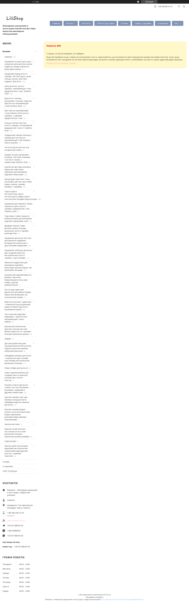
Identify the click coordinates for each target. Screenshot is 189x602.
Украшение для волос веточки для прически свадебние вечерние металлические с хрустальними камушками (17, 242)
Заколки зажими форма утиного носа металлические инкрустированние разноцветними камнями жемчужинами (17, 414)
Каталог (69, 23)
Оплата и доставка (105, 23)
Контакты (86, 23)
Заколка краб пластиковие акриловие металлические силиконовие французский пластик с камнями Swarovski (16, 451)
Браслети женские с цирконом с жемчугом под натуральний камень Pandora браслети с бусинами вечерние (17, 306)
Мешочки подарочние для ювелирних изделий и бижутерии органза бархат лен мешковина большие (18, 266)
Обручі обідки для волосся (16, 368)
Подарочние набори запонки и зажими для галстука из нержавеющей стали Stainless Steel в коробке (17, 139)
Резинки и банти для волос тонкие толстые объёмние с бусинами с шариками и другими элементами (17, 389)
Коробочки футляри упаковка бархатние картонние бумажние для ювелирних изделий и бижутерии (17, 171)
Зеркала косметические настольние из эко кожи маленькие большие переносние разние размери (16, 433)
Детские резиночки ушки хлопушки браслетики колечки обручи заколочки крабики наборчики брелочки (17, 347)
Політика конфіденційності (134, 599)
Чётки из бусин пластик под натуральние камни (16, 148)
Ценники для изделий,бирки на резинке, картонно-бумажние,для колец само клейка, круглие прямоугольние (17, 280)
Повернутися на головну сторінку (61, 63)
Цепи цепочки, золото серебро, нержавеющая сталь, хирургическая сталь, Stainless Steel (17, 90)
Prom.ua (107, 595)
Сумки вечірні (10, 441)
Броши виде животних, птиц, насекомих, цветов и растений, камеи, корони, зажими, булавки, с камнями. (18, 183)
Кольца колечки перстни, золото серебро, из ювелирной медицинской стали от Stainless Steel (18, 127)
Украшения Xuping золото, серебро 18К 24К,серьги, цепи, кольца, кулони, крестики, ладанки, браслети (17, 78)
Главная (56, 23)
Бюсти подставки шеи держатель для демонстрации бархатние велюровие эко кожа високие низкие (17, 293)
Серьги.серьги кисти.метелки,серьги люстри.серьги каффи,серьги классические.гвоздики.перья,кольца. (20, 195)
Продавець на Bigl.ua (94, 597)
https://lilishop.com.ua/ (16, 520)
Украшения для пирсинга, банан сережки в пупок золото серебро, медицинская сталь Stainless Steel (18, 207)
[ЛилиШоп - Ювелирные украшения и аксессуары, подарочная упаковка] (14, 18)
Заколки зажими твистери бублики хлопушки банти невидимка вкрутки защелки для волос (16, 401)
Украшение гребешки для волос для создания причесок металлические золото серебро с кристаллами (18, 254)
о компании (162, 23)
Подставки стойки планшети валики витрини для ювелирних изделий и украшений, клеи (18, 218)
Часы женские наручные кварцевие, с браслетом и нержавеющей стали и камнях (15, 318)
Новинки (8, 57)
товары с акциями (142, 23)
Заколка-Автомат (12, 424)
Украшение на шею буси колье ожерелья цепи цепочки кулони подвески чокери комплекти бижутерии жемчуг (18, 65)
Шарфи (7, 338)
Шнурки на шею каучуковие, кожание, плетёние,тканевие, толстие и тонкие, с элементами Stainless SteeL (17, 158)
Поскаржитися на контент (112, 599)
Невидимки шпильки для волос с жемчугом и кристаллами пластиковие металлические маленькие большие (17, 359)
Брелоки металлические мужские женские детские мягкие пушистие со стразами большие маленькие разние (17, 330)
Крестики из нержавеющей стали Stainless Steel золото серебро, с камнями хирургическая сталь (16, 114)
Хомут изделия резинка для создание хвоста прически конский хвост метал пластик (16, 376)
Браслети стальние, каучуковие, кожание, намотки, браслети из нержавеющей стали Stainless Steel (18, 102)
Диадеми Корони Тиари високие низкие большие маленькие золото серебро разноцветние (16, 229)
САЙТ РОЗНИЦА (10, 471)
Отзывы (124, 23)
